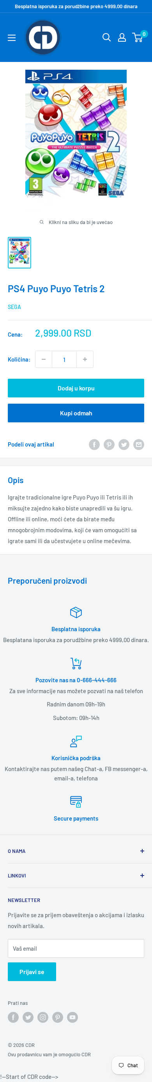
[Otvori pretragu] (107, 37)
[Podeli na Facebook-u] (94, 444)
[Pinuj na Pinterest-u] (109, 444)
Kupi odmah (76, 413)
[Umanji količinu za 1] (43, 359)
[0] (138, 37)
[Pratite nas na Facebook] (13, 1017)
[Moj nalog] (122, 37)
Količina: (19, 359)
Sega (14, 307)
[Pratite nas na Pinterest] (57, 1017)
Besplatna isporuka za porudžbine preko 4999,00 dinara (76, 6)
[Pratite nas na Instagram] (42, 1017)
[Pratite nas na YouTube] (72, 1017)
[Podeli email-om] (138, 444)
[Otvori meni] (12, 38)
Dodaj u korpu (76, 388)
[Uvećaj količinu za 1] (85, 359)
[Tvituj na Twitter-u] (123, 444)
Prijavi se (31, 971)
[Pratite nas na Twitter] (28, 1017)
